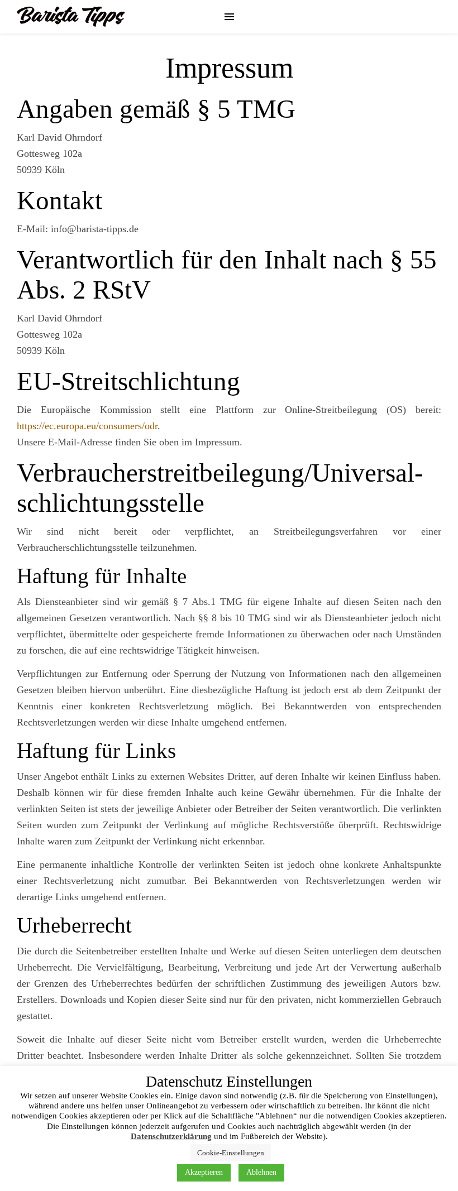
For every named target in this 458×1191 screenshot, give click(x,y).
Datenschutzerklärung (171, 1136)
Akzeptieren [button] (204, 1172)
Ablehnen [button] (261, 1172)
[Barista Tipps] (71, 17)
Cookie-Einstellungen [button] (230, 1153)
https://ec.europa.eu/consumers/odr (87, 425)
